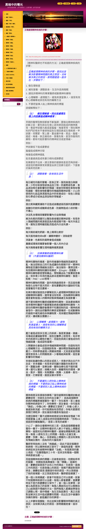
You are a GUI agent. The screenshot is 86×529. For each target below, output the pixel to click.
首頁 (26, 25)
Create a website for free (65, 526)
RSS (74, 3)
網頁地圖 (67, 3)
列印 (80, 3)
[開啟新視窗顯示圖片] (53, 52)
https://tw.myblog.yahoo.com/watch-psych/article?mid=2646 (44, 56)
